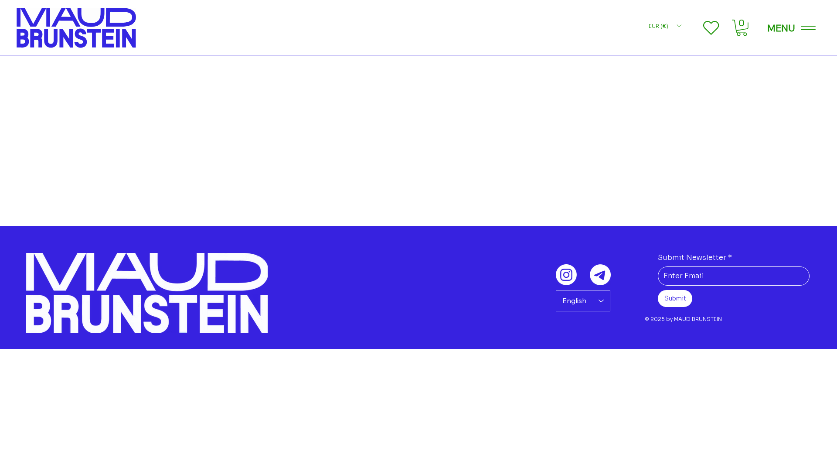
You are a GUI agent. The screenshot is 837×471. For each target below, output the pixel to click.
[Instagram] (566, 274)
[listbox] (665, 26)
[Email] (600, 274)
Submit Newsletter (695, 257)
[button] (742, 28)
